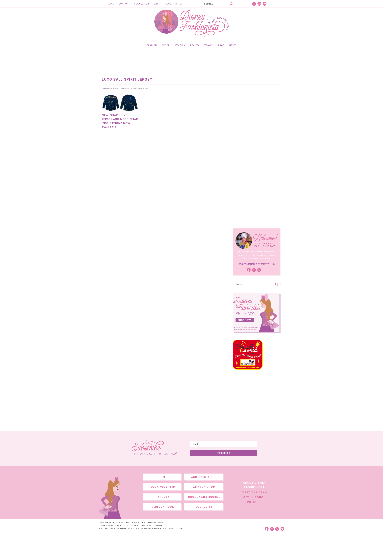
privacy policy (196, 291)
